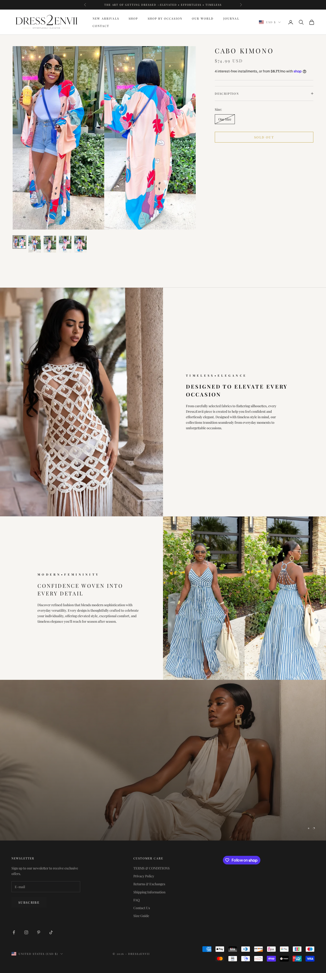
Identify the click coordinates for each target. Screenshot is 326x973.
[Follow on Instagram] (26, 932)
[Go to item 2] (34, 244)
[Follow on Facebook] (13, 932)
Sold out (264, 137)
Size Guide (141, 915)
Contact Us (141, 908)
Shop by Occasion (165, 18)
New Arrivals (106, 18)
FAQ (136, 900)
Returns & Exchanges (149, 884)
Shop (133, 18)
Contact (101, 26)
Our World (203, 18)
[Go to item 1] (19, 242)
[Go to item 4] (65, 244)
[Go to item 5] (80, 244)
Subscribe (29, 902)
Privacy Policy (143, 876)
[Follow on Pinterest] (38, 932)
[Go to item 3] (50, 244)
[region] (163, 760)
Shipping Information (149, 892)
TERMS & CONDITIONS (151, 868)
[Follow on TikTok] (51, 932)
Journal (231, 18)
